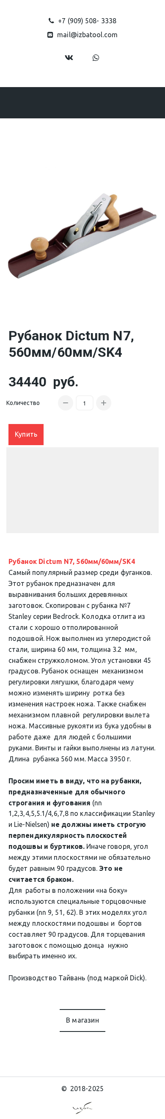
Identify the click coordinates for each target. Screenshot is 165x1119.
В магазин (82, 1020)
